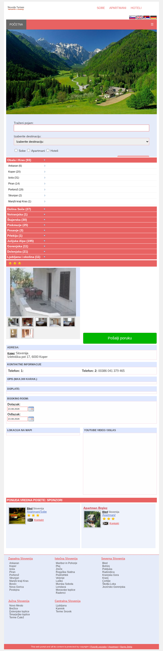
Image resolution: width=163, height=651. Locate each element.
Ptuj (58, 566)
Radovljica (108, 572)
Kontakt (39, 520)
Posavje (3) (15, 230)
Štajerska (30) (17, 219)
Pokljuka (107, 569)
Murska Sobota (64, 583)
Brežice (13, 608)
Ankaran (14, 563)
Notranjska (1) (17, 214)
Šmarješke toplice (19, 614)
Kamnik (60, 608)
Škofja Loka (109, 583)
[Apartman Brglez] (92, 527)
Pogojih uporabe (98, 646)
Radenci (61, 592)
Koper (11, 353)
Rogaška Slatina (65, 572)
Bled (29, 508)
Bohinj (106, 566)
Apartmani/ (33, 511)
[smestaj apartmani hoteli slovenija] (81, 113)
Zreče (59, 569)
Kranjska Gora (110, 575)
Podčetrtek (62, 575)
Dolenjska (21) (17, 251)
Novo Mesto (16, 605)
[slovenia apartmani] (15, 9)
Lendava (61, 586)
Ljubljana (61, 605)
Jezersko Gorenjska (113, 586)
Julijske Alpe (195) (20, 241)
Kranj (105, 577)
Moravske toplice (65, 589)
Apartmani (113, 646)
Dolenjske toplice (19, 611)
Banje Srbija (126, 646)
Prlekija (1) (14, 235)
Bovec (13, 583)
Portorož (14, 575)
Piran (12, 572)
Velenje (60, 577)
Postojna (14, 589)
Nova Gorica (16, 586)
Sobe (43, 511)
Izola (12, 569)
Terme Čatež (16, 617)
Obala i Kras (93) (19, 160)
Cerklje (106, 580)
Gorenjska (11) (17, 246)
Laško (59, 580)
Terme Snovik (64, 611)
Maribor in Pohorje (66, 563)
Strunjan (14, 577)
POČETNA (16, 24)
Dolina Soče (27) (19, 209)
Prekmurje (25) (17, 225)
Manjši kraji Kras (18, 580)
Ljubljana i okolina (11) (23, 257)
